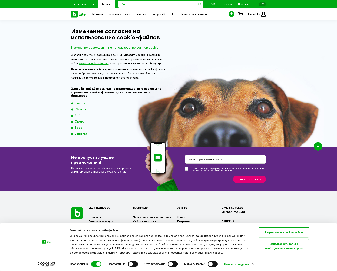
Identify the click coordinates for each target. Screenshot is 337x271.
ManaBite (254, 14)
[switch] (133, 264)
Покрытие (183, 221)
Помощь (243, 4)
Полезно (141, 208)
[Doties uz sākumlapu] (77, 213)
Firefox (80, 103)
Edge (78, 127)
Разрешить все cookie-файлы (284, 232)
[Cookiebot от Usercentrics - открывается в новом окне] (46, 264)
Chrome (81, 109)
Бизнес (106, 4)
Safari (79, 115)
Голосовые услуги (101, 221)
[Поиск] (200, 4)
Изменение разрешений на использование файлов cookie (114, 47)
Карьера (228, 4)
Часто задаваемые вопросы (152, 217)
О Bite (214, 4)
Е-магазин (96, 217)
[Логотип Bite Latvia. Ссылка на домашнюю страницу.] (78, 14)
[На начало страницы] (318, 146)
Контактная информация (233, 210)
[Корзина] (240, 14)
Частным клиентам (82, 4)
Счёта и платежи (144, 221)
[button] (232, 14)
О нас (181, 217)
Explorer (81, 134)
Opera (79, 121)
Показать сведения (236, 264)
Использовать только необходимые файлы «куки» (284, 246)
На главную (99, 208)
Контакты (228, 220)
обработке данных (223, 170)
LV (262, 4)
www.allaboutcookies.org (94, 63)
